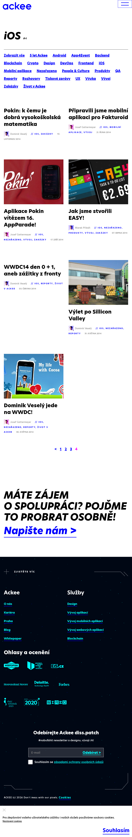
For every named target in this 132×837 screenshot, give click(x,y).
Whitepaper (13, 638)
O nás (8, 604)
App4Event (80, 55)
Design (49, 63)
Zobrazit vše (14, 55)
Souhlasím (116, 830)
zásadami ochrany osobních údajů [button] (79, 762)
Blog (7, 630)
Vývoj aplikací (77, 613)
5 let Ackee (38, 55)
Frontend (86, 63)
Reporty (10, 78)
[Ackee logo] (17, 6)
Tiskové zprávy (57, 78)
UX (77, 78)
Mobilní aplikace (18, 71)
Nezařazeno (47, 71)
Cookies (65, 797)
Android (59, 55)
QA (117, 71)
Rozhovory (31, 78)
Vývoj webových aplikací (85, 630)
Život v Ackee (34, 86)
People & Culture (76, 71)
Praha (8, 621)
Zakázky (11, 86)
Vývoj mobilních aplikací (85, 621)
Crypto (32, 63)
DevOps (66, 63)
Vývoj (105, 78)
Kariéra (9, 613)
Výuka (90, 78)
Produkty (102, 71)
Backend (102, 55)
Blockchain (13, 63)
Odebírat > (92, 752)
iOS (101, 63)
